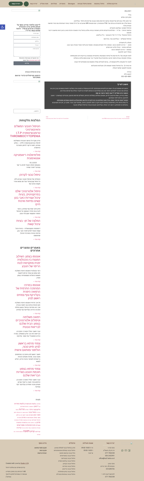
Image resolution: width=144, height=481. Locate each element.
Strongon (71, 3)
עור (35, 422)
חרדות (22, 409)
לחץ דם (20, 415)
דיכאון (36, 406)
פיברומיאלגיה (30, 425)
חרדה (26, 409)
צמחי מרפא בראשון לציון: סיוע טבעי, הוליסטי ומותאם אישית (27, 347)
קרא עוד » (37, 151)
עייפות (32, 422)
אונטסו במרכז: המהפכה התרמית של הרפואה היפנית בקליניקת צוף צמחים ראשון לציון (28, 291)
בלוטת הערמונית (30, 404)
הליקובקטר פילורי (34, 409)
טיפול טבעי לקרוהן (29, 174)
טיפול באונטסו (99, 3)
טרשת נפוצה (25, 412)
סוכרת (21, 420)
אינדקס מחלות (112, 3)
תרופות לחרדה (19, 431)
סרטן (38, 422)
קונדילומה (37, 431)
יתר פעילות (19, 412)
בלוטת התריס (19, 404)
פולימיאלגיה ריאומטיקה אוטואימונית (27, 156)
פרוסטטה (33, 428)
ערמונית (24, 422)
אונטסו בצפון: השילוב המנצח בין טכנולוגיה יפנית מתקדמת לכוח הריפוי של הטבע (28, 261)
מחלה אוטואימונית (31, 417)
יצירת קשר (33, 3)
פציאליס (38, 428)
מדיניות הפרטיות (34, 60)
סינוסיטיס (16, 420)
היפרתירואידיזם (24, 406)
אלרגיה (38, 404)
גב (39, 406)
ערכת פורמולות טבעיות (32, 72)
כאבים (31, 415)
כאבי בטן (37, 415)
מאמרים (62, 3)
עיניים (28, 422)
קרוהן (32, 431)
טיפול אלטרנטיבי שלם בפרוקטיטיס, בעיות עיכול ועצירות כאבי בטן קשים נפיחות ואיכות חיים (27, 197)
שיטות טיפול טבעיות (84, 3)
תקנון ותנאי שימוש (40, 448)
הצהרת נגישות (42, 453)
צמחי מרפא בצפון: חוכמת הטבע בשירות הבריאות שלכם (28, 372)
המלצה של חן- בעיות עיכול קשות (28, 222)
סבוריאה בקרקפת (27, 420)
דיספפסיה (31, 406)
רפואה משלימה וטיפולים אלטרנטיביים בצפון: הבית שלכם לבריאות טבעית (28, 322)
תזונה (26, 431)
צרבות (23, 428)
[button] (2, 27)
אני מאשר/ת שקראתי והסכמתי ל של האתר (29, 59)
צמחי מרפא (28, 428)
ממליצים (54, 3)
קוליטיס (19, 428)
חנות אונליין (44, 3)
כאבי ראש (26, 415)
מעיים (24, 417)
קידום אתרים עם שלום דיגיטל (15, 467)
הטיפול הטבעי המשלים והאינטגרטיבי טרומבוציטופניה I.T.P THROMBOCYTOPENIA (25, 131)
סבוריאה (34, 420)
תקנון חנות (43, 450)
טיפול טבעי (32, 412)
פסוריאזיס (21, 425)
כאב (15, 412)
